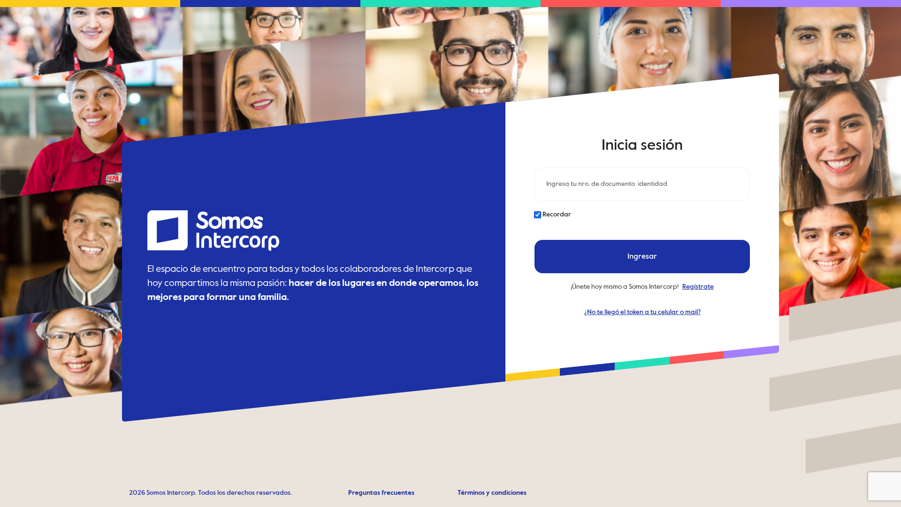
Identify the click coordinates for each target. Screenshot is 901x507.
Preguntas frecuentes (381, 493)
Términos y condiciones (492, 493)
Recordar (556, 214)
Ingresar (642, 256)
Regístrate (698, 287)
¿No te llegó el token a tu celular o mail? (642, 312)
